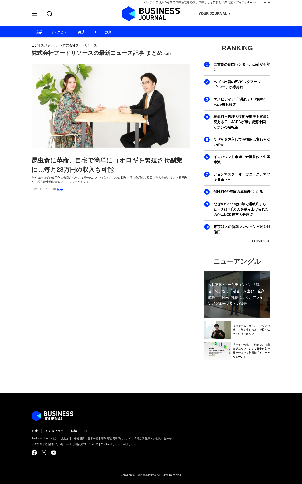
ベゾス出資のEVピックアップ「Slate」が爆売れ (237, 84)
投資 (108, 32)
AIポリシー (129, 444)
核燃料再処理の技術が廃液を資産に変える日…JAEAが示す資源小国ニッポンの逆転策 (242, 122)
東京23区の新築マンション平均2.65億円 (242, 229)
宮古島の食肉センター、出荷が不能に (242, 66)
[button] (34, 14)
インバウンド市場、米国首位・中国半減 (242, 159)
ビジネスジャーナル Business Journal (151, 13)
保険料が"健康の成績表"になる (238, 191)
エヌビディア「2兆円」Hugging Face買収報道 (240, 101)
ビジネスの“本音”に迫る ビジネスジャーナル (52, 416)
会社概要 (79, 438)
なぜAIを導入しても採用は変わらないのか (242, 141)
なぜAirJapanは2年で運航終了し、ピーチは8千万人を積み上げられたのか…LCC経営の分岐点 (242, 209)
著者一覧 (93, 438)
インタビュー (54, 431)
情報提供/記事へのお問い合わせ (153, 438)
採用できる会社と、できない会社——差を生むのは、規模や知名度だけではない (251, 329)
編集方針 (66, 438)
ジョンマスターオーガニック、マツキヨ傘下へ (242, 176)
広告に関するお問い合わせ (47, 444)
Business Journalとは (45, 438)
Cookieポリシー (110, 444)
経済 (74, 431)
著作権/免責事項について (116, 438)
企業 (60, 189)
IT (85, 431)
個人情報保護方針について (82, 444)
